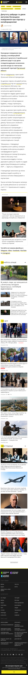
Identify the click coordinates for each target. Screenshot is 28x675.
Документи (18, 639)
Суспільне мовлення (7, 624)
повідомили (10, 74)
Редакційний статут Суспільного (7, 643)
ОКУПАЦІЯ (9, 6)
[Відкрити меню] (26, 2)
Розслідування (19, 602)
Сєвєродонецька (19, 113)
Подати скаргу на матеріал (6, 639)
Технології (18, 610)
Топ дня (17, 598)
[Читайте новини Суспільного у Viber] (16, 654)
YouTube (23, 250)
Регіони (24, 8)
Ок (14, 672)
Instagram (6, 253)
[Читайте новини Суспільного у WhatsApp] (22, 654)
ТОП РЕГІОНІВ (17, 8)
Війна (2, 584)
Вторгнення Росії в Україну (7, 8)
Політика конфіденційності (20, 629)
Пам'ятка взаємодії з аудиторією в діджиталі (21, 644)
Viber (10, 250)
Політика (3, 605)
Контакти (17, 622)
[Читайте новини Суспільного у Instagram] (10, 654)
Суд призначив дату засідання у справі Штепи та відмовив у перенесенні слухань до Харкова (14, 241)
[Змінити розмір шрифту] (26, 29)
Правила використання (19, 625)
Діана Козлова (7, 25)
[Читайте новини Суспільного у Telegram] (19, 654)
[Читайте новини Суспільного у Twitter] (7, 654)
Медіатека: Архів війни (5, 590)
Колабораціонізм (16, 6)
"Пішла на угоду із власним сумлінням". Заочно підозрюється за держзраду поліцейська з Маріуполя (13, 216)
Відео (2, 586)
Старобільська (6, 83)
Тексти (17, 584)
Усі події (3, 598)
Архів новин (4, 622)
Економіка (18, 605)
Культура (3, 615)
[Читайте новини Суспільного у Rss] (2, 654)
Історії (3, 610)
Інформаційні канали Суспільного (7, 633)
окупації (19, 83)
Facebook (16, 250)
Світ (2, 607)
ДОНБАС (3, 6)
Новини (17, 615)
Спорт (16, 612)
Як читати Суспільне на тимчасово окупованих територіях (21, 634)
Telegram (4, 250)
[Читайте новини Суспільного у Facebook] (5, 654)
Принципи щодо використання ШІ (6, 629)
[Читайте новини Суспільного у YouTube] (13, 654)
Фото (16, 586)
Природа (3, 612)
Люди (16, 607)
